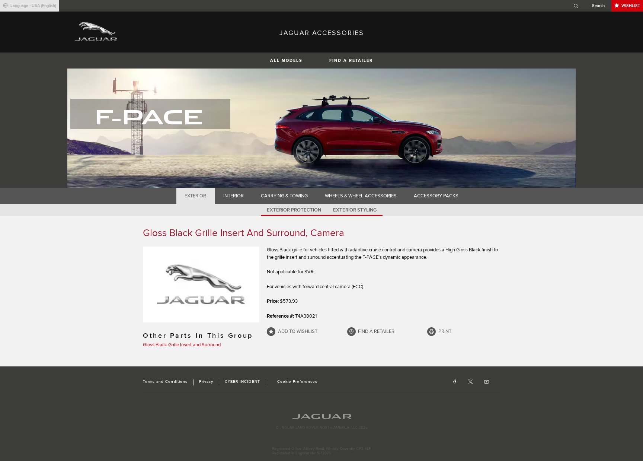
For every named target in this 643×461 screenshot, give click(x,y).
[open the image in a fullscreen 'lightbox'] (201, 284)
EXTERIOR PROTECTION (294, 210)
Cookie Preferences (297, 381)
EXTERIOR (195, 196)
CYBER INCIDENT (242, 381)
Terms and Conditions (165, 381)
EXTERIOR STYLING (355, 210)
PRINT (444, 331)
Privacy (206, 381)
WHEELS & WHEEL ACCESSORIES (361, 196)
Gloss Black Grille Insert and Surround (182, 345)
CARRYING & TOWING (284, 196)
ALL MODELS (286, 60)
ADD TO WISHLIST (297, 331)
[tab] (195, 196)
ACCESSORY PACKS (436, 196)
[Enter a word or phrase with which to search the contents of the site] (591, 6)
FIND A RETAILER (351, 60)
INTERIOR (233, 196)
